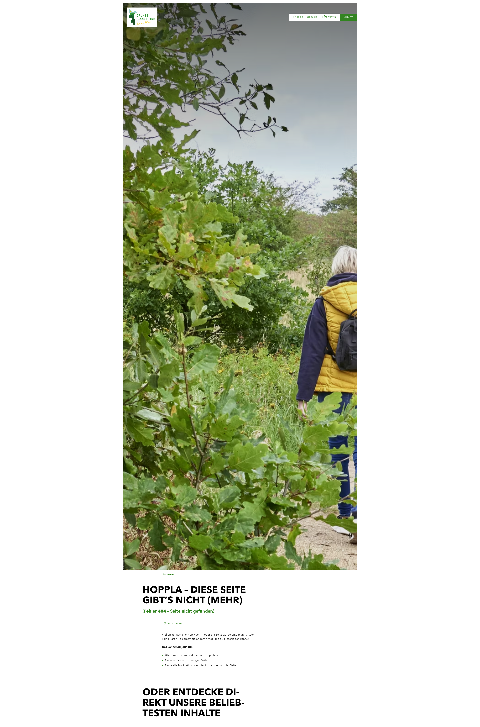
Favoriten (331, 17)
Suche (300, 17)
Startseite (168, 574)
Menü (346, 17)
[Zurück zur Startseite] (142, 17)
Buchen (314, 17)
